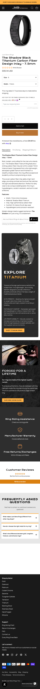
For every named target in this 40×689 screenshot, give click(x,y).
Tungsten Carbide (8, 597)
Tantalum (5, 600)
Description (6, 150)
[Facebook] (11, 365)
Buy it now (20, 133)
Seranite (5, 593)
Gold (3, 581)
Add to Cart (20, 126)
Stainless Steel (7, 609)
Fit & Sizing (16, 150)
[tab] (7, 150)
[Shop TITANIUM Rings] (20, 285)
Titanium (5, 603)
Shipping (25, 672)
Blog (19, 672)
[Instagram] (18, 365)
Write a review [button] (20, 482)
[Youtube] (14, 365)
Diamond (5, 584)
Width (6, 84)
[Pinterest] (26, 365)
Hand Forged (6, 612)
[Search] (32, 8)
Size (5, 77)
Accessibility (13, 672)
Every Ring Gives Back (10, 637)
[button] (3, 8)
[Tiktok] (22, 365)
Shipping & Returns (29, 150)
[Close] (37, 321)
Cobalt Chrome (7, 590)
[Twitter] (30, 365)
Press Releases (6, 675)
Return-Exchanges (8, 628)
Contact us (6, 634)
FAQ (3, 631)
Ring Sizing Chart (8, 625)
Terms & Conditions (19, 675)
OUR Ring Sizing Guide (13, 400)
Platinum (5, 587)
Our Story (5, 672)
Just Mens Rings (8, 55)
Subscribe (20, 359)
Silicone (5, 615)
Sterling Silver (7, 606)
